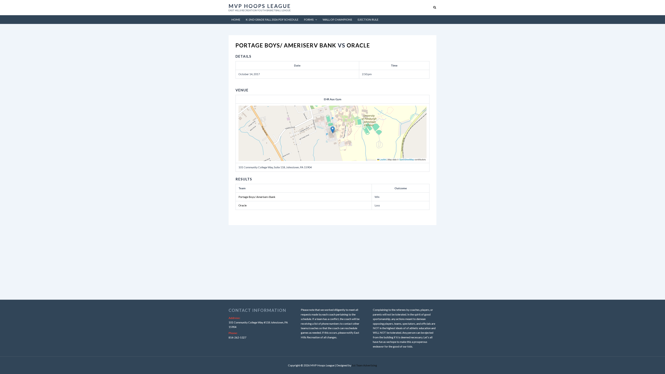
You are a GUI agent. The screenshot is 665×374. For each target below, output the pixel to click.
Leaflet (382, 159)
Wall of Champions (337, 19)
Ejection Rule (368, 19)
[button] (434, 7)
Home (235, 19)
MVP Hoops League (260, 6)
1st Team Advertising (364, 365)
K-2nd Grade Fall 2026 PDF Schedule (272, 19)
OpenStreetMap (406, 159)
